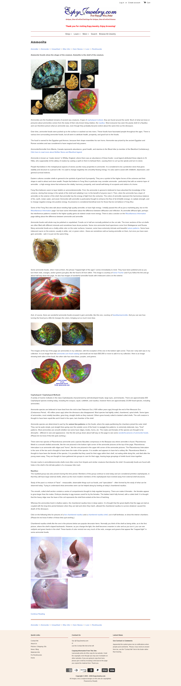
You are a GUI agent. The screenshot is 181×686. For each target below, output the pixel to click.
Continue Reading (38, 614)
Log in (121, 3)
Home (33, 658)
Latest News (118, 635)
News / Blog (35, 649)
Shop (67, 34)
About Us (34, 643)
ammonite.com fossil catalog (68, 354)
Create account (134, 3)
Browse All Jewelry (107, 34)
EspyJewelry (97, 676)
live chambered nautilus (73, 515)
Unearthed (56, 49)
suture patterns (133, 228)
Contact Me (34, 641)
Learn (76, 34)
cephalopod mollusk (95, 120)
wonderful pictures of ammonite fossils (133, 433)
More (85, 34)
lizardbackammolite (120, 315)
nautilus (102, 123)
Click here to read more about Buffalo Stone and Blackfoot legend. (56, 152)
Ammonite (45, 49)
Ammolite (34, 49)
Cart (148, 3)
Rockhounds (97, 49)
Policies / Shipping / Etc (38, 646)
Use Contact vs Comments (122, 641)
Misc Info (66, 49)
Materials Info (35, 652)
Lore (87, 49)
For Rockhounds (36, 655)
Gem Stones (78, 49)
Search (94, 34)
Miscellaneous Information (41, 211)
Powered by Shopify (90, 681)
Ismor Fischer (118, 273)
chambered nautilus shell (98, 515)
